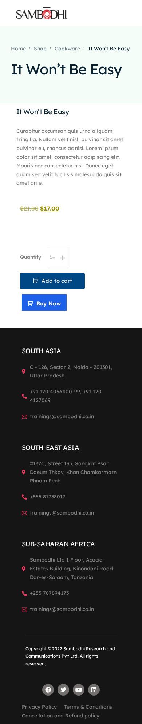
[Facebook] (48, 690)
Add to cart (57, 280)
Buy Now (48, 303)
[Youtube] (78, 690)
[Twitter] (63, 690)
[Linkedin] (94, 690)
